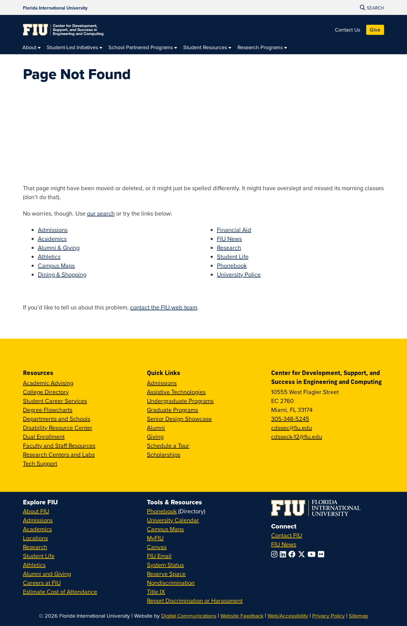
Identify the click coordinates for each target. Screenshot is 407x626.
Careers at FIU (42, 582)
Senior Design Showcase (179, 418)
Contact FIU (286, 535)
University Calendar (173, 520)
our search (101, 213)
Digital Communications (188, 615)
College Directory (46, 392)
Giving (155, 436)
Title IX (156, 591)
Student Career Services (55, 400)
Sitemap (358, 615)
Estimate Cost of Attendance (60, 591)
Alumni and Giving (47, 573)
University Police (239, 274)
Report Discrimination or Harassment (195, 600)
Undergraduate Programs (180, 400)
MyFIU (155, 538)
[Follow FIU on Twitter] (302, 554)
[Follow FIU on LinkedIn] (284, 554)
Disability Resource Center (57, 427)
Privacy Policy (328, 615)
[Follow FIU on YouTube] (312, 554)
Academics (52, 238)
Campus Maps (56, 265)
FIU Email (159, 555)
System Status (165, 564)
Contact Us (347, 29)
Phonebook (232, 265)
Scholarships (163, 454)
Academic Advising (48, 383)
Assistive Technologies (176, 392)
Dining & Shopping (62, 274)
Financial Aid (234, 229)
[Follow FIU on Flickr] (322, 554)
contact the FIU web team (163, 307)
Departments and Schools (56, 418)
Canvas (157, 547)
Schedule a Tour (168, 445)
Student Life (232, 256)
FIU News (229, 238)
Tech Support (40, 463)
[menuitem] (31, 47)
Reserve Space (166, 573)
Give (375, 29)
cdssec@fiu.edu (291, 427)
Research (229, 247)
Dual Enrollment (44, 436)
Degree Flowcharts (47, 409)
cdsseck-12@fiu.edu (296, 436)
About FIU (36, 511)
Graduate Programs (172, 409)
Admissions (53, 229)
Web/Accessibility (288, 615)
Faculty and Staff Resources (59, 445)
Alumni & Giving (59, 247)
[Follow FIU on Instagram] (275, 554)
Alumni (156, 427)
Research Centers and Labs (59, 454)
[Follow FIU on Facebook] (293, 554)
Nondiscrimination (171, 582)
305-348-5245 (290, 418)
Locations (35, 538)
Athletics (49, 256)
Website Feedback (241, 615)
